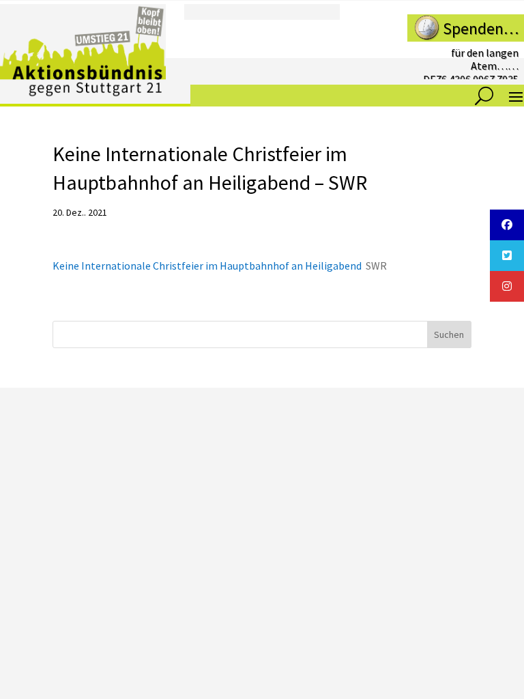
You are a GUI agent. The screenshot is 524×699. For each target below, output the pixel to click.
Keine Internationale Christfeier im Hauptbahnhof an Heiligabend (207, 265)
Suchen (449, 334)
